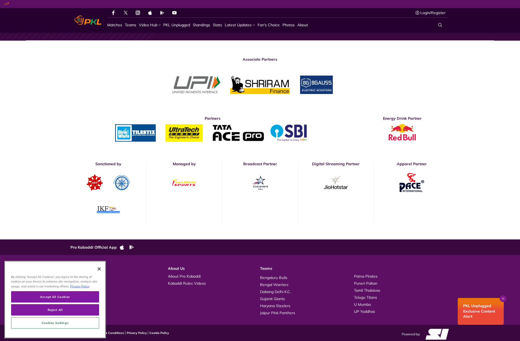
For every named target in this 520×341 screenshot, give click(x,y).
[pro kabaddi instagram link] (138, 12)
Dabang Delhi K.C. (275, 291)
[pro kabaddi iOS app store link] (150, 12)
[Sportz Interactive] (435, 333)
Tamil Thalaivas (367, 290)
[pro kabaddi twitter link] (126, 13)
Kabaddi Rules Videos (187, 283)
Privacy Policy (137, 333)
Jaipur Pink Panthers (277, 312)
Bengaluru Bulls (273, 277)
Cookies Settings (55, 323)
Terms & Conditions (110, 333)
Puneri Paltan (365, 283)
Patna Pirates (366, 276)
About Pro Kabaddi (184, 276)
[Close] (99, 269)
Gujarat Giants (272, 298)
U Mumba (362, 304)
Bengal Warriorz (274, 284)
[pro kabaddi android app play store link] (162, 12)
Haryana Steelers (275, 305)
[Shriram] (196, 85)
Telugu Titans (365, 297)
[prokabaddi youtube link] (174, 12)
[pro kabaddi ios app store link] (124, 247)
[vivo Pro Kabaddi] (87, 20)
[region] (55, 299)
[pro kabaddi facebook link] (113, 12)
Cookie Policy (159, 333)
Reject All (55, 310)
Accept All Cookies (55, 297)
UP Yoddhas (364, 311)
